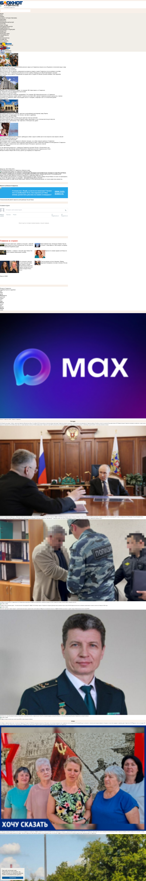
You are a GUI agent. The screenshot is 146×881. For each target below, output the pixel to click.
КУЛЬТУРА (3, 23)
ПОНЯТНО (12, 877)
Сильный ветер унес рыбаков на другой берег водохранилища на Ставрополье (80, 833)
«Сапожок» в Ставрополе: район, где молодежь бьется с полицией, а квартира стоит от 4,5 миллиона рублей (28, 97)
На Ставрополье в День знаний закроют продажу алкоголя (64, 602)
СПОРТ (2, 36)
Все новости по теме (5, 70)
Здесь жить (3, 75)
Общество (2, 169)
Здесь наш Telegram (5, 145)
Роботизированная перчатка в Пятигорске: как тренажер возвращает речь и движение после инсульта (53, 723)
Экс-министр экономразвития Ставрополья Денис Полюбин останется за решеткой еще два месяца (95, 423)
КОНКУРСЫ (3, 21)
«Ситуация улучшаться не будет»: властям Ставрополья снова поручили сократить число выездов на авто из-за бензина (33, 833)
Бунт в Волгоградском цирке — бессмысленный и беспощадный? (15, 605)
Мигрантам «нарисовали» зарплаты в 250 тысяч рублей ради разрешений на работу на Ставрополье (45, 724)
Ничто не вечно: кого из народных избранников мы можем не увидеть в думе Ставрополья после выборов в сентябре (30, 71)
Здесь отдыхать (4, 98)
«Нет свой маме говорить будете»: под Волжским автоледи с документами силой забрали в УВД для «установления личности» (28, 608)
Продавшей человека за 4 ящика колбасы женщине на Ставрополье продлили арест (84, 518)
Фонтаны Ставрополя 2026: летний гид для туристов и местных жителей (18, 117)
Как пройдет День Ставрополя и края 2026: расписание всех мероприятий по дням (52, 424)
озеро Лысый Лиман (28, 199)
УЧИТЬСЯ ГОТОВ (8, 45)
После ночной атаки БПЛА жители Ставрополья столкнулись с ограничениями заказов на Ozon (60, 831)
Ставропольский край (17, 199)
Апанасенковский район (6, 199)
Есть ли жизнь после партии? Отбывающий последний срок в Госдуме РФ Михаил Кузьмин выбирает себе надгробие (30, 74)
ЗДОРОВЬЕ (3, 19)
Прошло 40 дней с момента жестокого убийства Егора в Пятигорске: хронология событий (23, 144)
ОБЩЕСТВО (3, 31)
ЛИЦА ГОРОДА (4, 25)
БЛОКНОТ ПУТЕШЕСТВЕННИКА (8, 18)
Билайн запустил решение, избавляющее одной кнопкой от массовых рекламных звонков (90, 424)
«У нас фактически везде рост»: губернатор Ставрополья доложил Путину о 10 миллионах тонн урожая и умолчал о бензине (28, 516)
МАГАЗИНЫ (8, 51)
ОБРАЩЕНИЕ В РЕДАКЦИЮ (7, 29)
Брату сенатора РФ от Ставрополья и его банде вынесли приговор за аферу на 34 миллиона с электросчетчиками (26, 602)
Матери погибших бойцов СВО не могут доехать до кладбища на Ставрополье (18, 831)
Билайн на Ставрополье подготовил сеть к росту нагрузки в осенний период (98, 831)
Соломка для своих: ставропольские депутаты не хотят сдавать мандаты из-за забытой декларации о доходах (28, 72)
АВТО (1, 15)
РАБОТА (9, 43)
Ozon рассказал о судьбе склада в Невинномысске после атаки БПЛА (75, 608)
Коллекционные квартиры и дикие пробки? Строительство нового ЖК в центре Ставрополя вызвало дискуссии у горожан (31, 96)
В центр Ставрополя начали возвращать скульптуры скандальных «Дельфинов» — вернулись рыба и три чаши (42, 518)
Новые (2, 214)
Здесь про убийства (5, 122)
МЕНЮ (2, 13)
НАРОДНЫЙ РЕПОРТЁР (6, 26)
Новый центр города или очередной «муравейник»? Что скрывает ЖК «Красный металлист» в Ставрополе (27, 94)
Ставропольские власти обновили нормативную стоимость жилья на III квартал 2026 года (88, 605)
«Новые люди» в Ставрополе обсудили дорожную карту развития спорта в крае (51, 605)
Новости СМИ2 (4, 276)
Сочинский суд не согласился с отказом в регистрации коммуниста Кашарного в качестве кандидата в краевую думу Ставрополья (103, 723)
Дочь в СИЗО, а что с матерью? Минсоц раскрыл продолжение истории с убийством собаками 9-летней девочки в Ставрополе (32, 142)
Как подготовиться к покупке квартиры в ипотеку (23, 424)
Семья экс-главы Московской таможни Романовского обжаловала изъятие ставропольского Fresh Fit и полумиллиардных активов (28, 715)
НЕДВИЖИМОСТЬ (5, 28)
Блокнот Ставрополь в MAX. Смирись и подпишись (10, 419)
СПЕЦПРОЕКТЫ (4, 35)
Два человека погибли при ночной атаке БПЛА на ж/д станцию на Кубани (17, 719)
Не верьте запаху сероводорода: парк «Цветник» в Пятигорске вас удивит (19, 120)
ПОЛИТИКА (3, 32)
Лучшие (8, 214)
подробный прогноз (5, 289)
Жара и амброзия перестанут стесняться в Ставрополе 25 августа (15, 723)
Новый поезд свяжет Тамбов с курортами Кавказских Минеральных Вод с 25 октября (19, 423)
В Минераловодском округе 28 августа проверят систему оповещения (74, 516)
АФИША (2, 16)
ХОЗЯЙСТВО (3, 39)
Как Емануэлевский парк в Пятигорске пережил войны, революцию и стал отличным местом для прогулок (27, 119)
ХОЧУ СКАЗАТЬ (4, 41)
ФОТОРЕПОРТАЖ (4, 38)
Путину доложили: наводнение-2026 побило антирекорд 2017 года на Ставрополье (108, 516)
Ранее (14, 214)
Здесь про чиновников (5, 52)
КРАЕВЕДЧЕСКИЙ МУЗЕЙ (7, 22)
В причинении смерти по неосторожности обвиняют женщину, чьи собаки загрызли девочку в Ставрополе (27, 141)
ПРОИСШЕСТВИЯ (4, 33)
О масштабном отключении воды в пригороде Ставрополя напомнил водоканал (55, 423)
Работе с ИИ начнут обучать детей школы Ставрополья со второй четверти (73, 715)
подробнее (13, 289)
